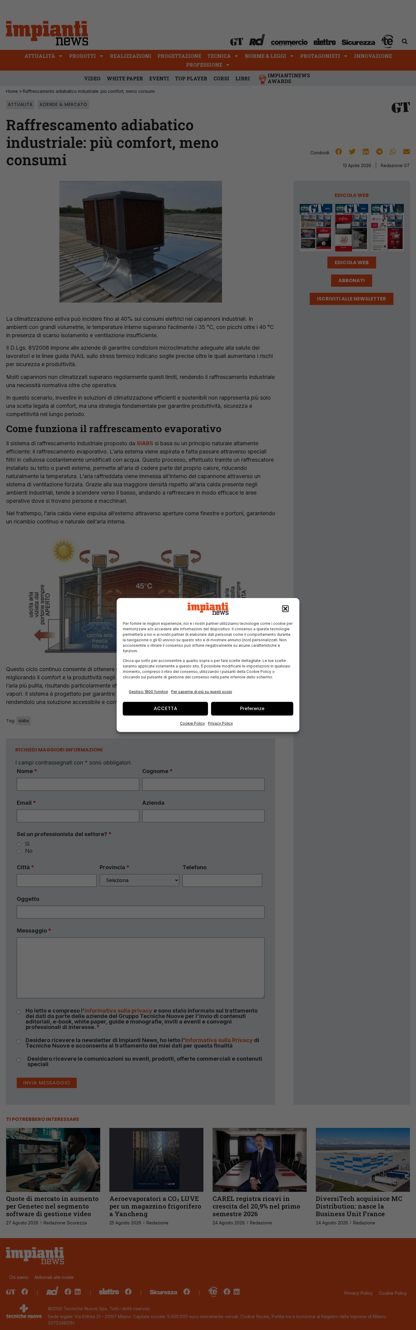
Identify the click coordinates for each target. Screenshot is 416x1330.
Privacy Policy (220, 723)
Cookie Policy (192, 723)
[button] (285, 609)
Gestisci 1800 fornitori (148, 691)
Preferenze (252, 708)
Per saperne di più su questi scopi (201, 691)
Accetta (165, 708)
